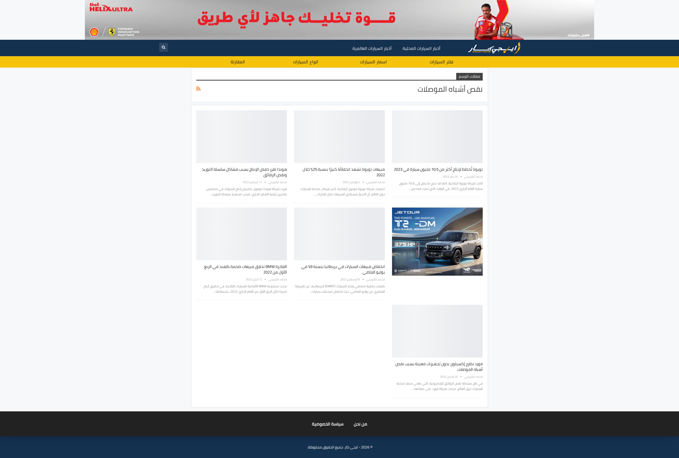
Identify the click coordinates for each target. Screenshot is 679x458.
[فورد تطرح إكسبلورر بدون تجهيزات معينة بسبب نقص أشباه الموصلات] (437, 331)
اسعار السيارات (373, 62)
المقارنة (237, 62)
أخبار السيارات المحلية (421, 48)
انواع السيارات (305, 62)
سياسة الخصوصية (327, 424)
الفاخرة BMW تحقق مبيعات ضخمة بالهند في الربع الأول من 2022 (245, 269)
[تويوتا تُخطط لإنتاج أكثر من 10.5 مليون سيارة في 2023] (437, 136)
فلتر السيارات (441, 62)
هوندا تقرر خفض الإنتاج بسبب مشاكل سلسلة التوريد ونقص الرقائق (244, 172)
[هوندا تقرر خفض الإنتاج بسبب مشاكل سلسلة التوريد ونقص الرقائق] (241, 136)
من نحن (360, 424)
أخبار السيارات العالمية (371, 48)
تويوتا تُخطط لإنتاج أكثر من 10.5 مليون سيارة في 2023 (438, 169)
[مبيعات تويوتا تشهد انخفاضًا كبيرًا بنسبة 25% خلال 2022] (339, 136)
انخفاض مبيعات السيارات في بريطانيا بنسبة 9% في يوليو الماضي (343, 269)
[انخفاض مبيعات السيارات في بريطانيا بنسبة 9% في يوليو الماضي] (339, 234)
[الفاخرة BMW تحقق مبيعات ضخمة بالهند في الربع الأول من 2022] (241, 234)
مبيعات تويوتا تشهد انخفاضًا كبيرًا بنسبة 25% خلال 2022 (344, 172)
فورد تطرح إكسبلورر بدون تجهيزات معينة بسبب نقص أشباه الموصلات (439, 366)
